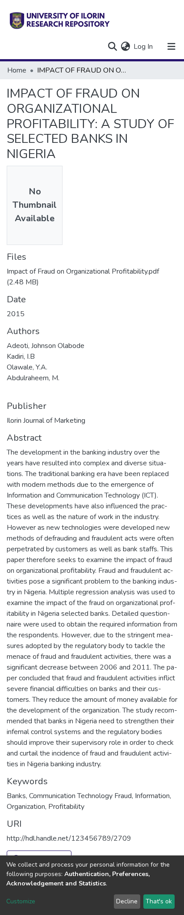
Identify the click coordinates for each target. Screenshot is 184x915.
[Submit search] (112, 46)
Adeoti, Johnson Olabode (45, 346)
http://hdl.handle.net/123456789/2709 (69, 838)
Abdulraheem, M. (33, 378)
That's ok (159, 901)
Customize (20, 901)
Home (16, 70)
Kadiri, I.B (21, 356)
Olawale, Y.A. (27, 367)
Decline (127, 901)
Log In (144, 47)
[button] (125, 46)
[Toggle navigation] (171, 47)
